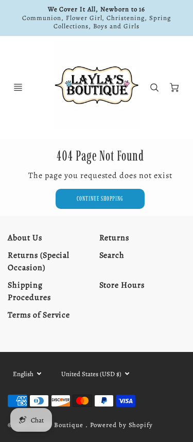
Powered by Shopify (121, 424)
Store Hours (122, 285)
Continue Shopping (100, 198)
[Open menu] (18, 87)
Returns (114, 237)
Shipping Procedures (29, 291)
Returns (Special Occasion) (38, 261)
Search (112, 255)
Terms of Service (39, 315)
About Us (25, 237)
